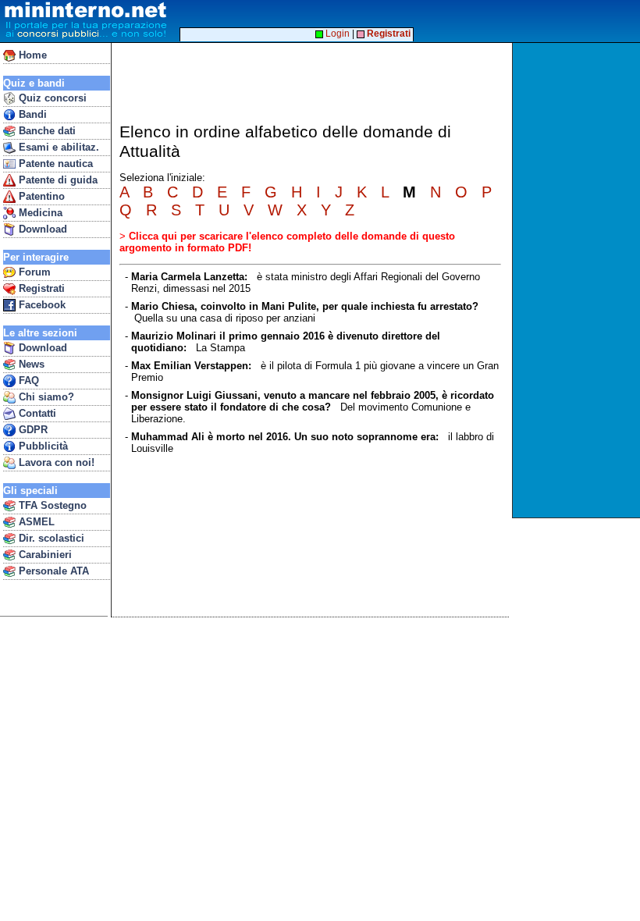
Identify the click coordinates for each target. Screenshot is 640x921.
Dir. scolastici (50, 538)
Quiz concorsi (51, 98)
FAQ (27, 380)
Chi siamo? (45, 397)
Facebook (41, 305)
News (30, 364)
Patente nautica (54, 163)
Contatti (36, 413)
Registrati (40, 288)
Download (41, 229)
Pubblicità (42, 446)
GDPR (32, 430)
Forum (33, 272)
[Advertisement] (578, 280)
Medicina (39, 213)
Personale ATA (52, 571)
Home (31, 55)
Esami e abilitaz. (57, 147)
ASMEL (35, 522)
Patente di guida (57, 180)
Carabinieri (44, 554)
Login (336, 33)
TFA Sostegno (51, 505)
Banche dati (46, 131)
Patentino (40, 196)
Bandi (31, 114)
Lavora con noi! (55, 462)
